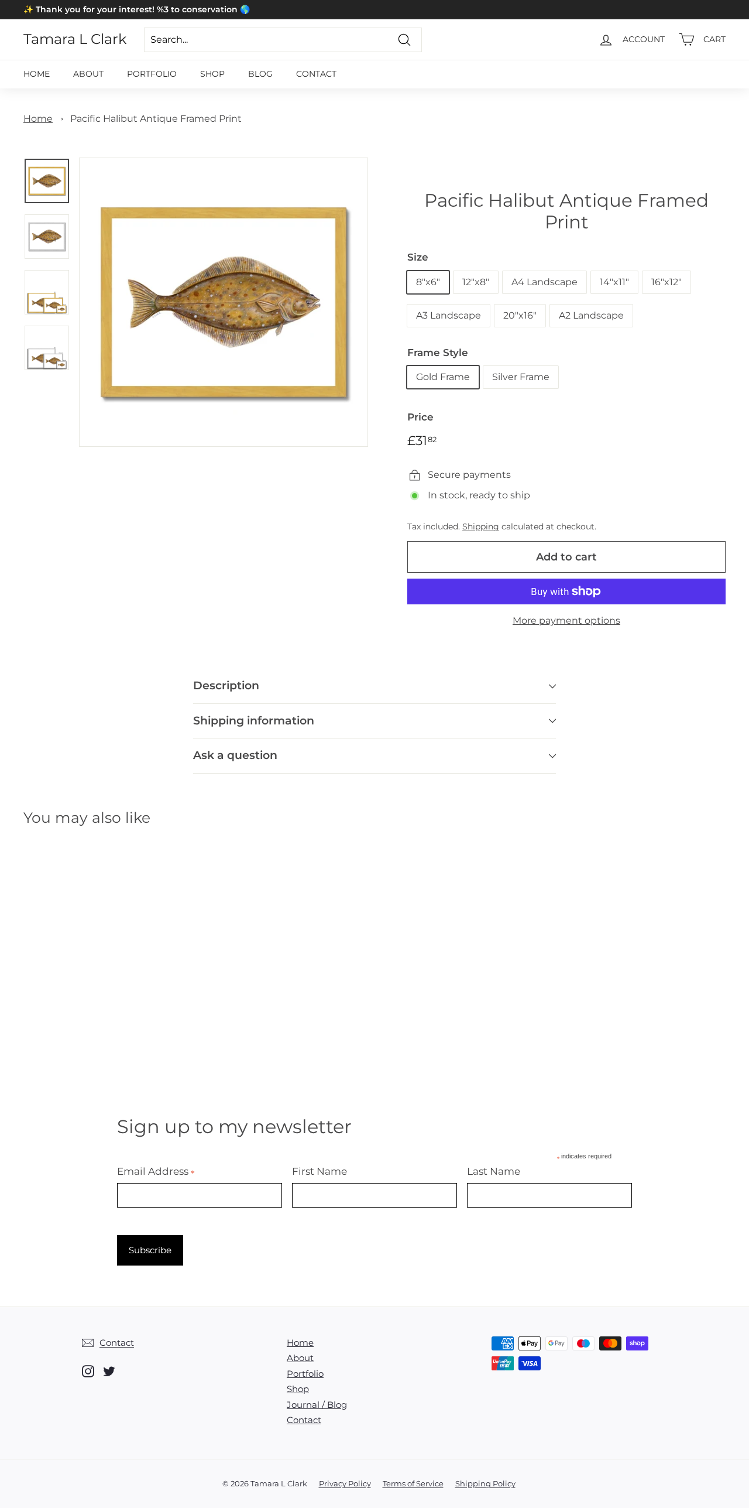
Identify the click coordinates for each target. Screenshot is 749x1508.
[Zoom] (223, 302)
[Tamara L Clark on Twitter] (109, 1371)
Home (36, 74)
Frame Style (437, 352)
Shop (212, 74)
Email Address (156, 1171)
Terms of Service (413, 1483)
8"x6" (428, 282)
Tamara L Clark (74, 39)
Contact (316, 74)
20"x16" (520, 315)
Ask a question (235, 755)
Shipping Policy (485, 1483)
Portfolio (152, 74)
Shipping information (253, 720)
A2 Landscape (591, 315)
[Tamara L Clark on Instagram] (88, 1371)
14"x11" (614, 282)
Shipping (480, 526)
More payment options (566, 620)
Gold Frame (443, 376)
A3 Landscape (448, 315)
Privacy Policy (345, 1483)
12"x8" (475, 282)
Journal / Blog (317, 1404)
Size (417, 257)
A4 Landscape (544, 282)
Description (226, 685)
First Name (319, 1171)
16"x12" (666, 282)
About (88, 74)
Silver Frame (520, 376)
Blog (260, 74)
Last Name (493, 1171)
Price (420, 417)
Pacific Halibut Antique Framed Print (156, 118)
